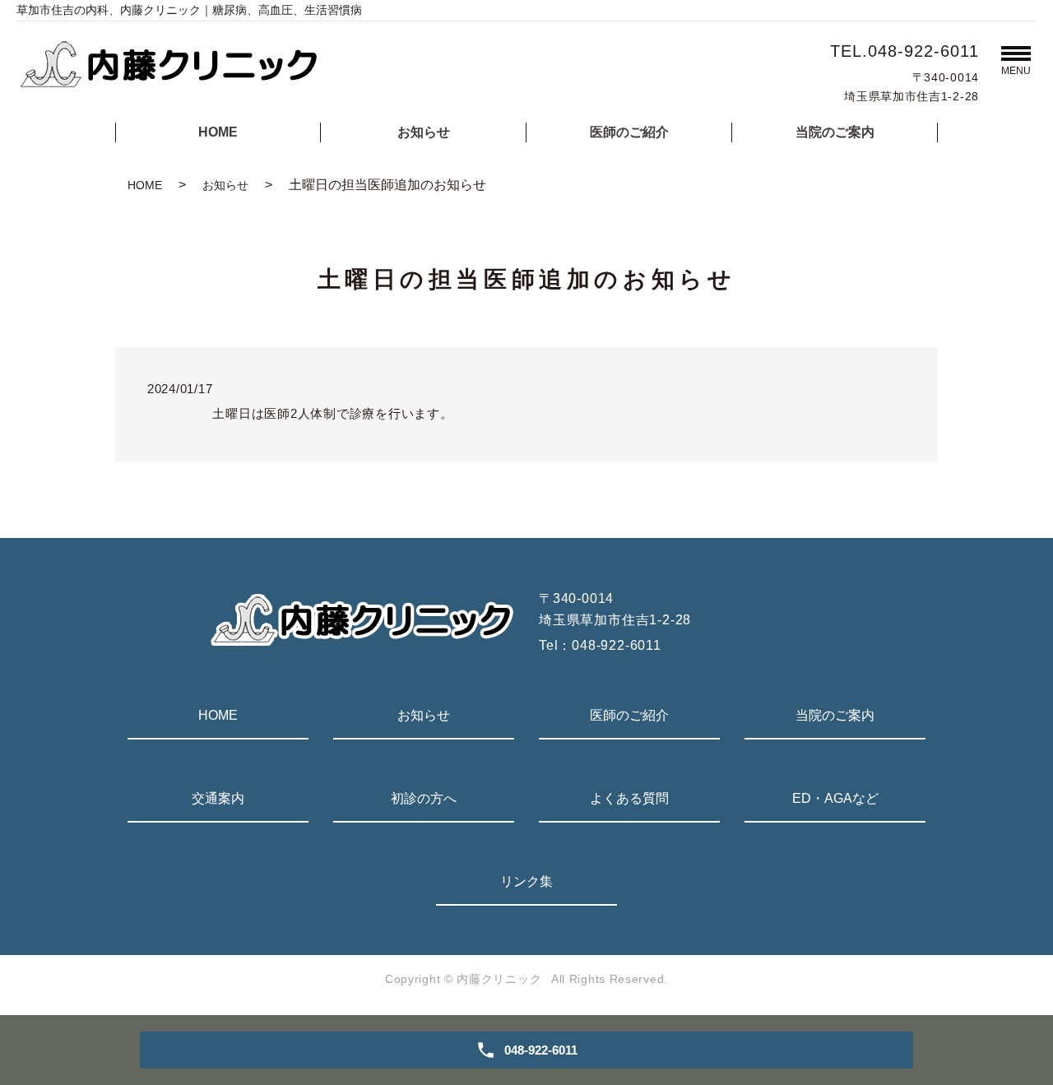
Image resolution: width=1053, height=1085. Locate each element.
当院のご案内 (835, 132)
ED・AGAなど (835, 798)
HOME (218, 132)
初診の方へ (424, 798)
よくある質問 (629, 798)
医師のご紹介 (629, 132)
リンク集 (526, 881)
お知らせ (423, 132)
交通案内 (218, 798)
